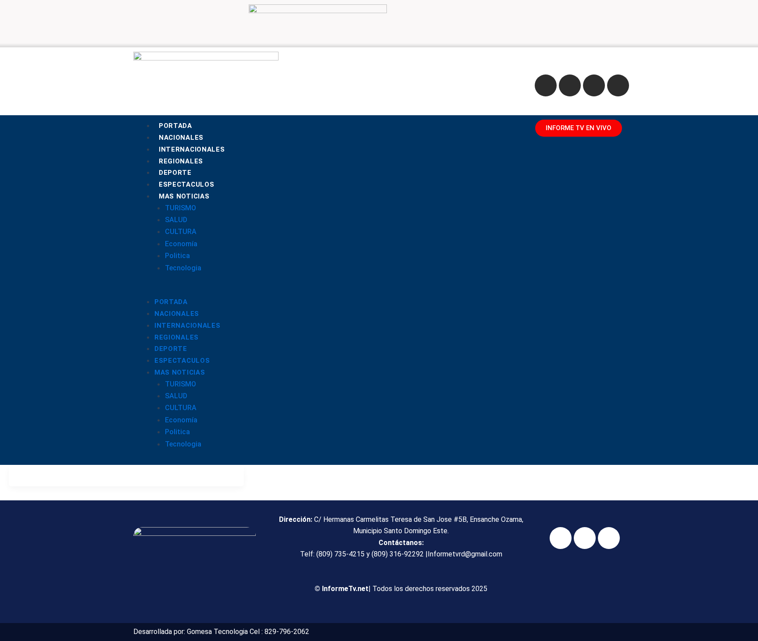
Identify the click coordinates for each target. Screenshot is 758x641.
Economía (181, 244)
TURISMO (180, 208)
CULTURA (181, 231)
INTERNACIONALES (192, 149)
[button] (328, 290)
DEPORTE (175, 173)
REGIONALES (181, 161)
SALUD (176, 220)
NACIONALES (181, 138)
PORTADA (175, 126)
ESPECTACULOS (186, 184)
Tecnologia (183, 268)
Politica (177, 255)
